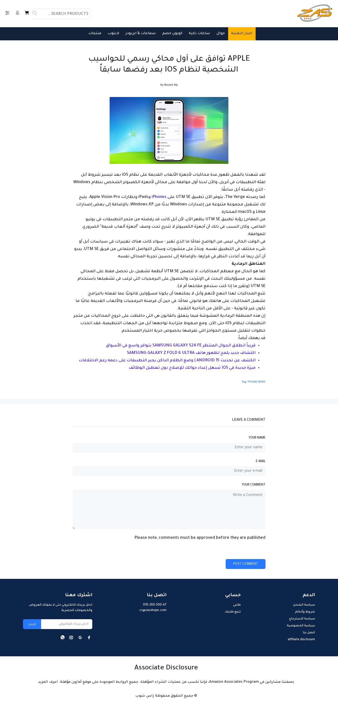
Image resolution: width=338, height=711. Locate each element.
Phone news (257, 382)
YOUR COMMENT (254, 485)
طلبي (237, 605)
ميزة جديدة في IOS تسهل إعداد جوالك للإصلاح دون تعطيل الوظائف (192, 368)
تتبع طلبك (233, 612)
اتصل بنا (309, 633)
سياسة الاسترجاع (302, 619)
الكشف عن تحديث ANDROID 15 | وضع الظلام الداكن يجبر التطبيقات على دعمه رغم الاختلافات (167, 360)
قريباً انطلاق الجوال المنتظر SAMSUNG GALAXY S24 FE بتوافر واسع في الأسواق (181, 345)
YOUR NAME (257, 438)
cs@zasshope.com (153, 610)
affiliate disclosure (301, 639)
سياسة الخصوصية (301, 626)
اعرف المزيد (48, 682)
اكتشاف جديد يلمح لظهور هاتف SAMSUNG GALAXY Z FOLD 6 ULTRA (191, 353)
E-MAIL (261, 461)
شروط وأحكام (305, 612)
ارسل (32, 624)
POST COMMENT (245, 564)
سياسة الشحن (304, 605)
